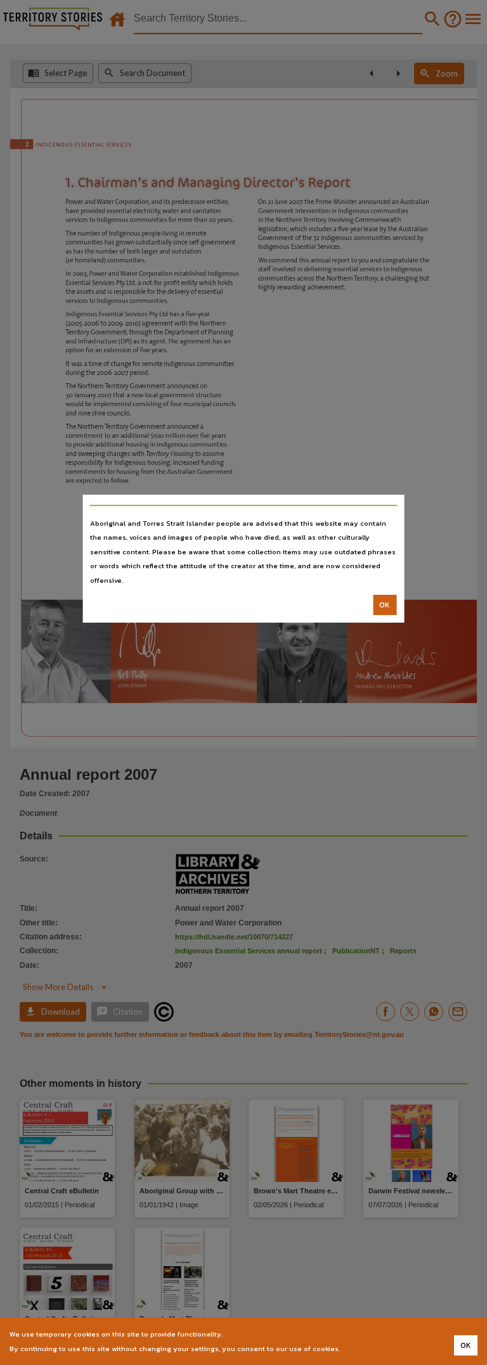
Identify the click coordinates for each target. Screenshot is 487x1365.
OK (384, 605)
